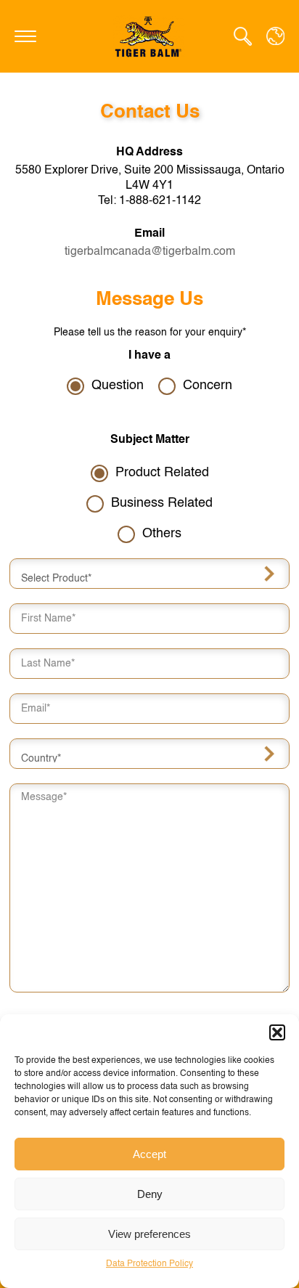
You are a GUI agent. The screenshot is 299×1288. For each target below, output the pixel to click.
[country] (275, 36)
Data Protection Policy (149, 1264)
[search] (243, 36)
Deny (150, 1194)
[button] (277, 1032)
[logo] (149, 36)
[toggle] (25, 36)
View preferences (149, 1234)
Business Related (162, 503)
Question (117, 385)
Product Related (162, 472)
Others (161, 533)
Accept (149, 1154)
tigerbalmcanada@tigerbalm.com (150, 252)
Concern (207, 385)
